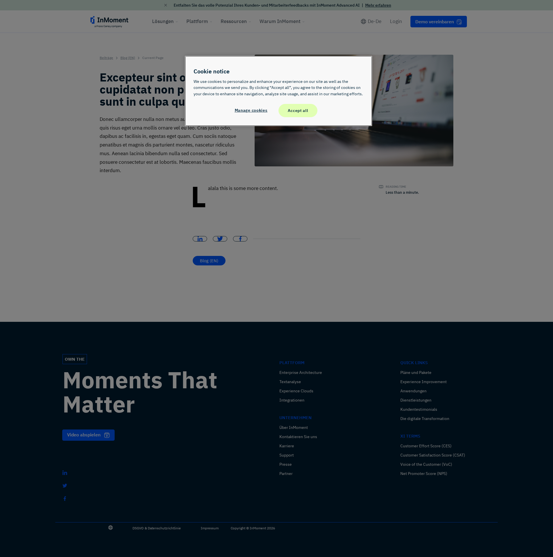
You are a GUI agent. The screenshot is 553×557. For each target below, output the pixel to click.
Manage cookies (251, 110)
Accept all (298, 110)
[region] (278, 91)
